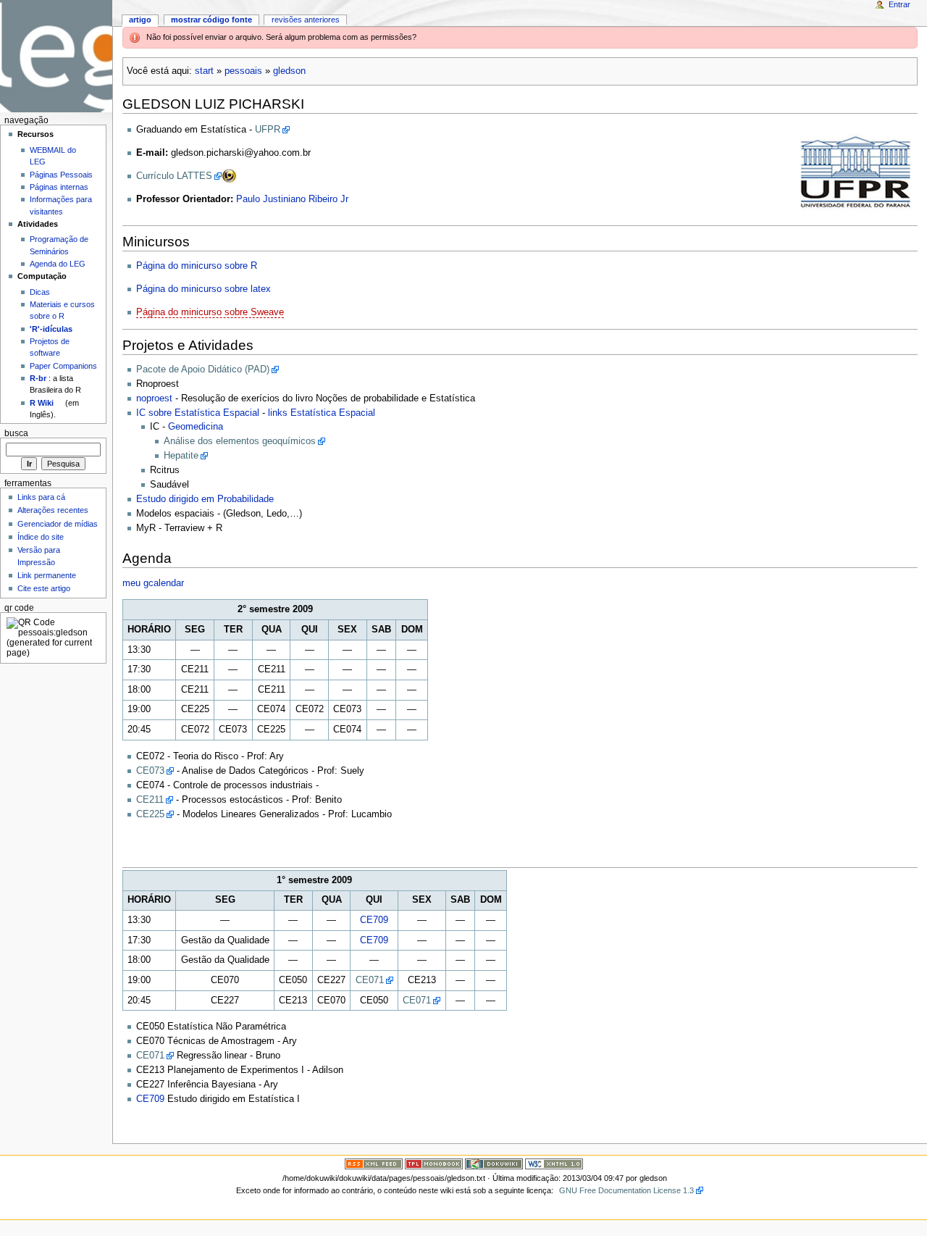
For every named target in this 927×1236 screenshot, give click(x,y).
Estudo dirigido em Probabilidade (205, 499)
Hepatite (181, 456)
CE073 (150, 771)
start (204, 71)
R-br (38, 378)
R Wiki (42, 402)
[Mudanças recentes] (374, 1163)
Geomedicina (195, 427)
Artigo (140, 19)
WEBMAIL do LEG (53, 156)
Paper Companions (63, 366)
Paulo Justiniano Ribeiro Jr (292, 199)
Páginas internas (59, 187)
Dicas (40, 292)
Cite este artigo (43, 588)
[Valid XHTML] (554, 1163)
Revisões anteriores (306, 19)
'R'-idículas (51, 329)
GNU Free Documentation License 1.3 (626, 1190)
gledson (289, 71)
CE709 (374, 920)
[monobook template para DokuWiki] (434, 1163)
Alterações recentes (52, 510)
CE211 (150, 800)
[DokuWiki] (494, 1163)
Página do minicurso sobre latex (203, 289)
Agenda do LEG (57, 263)
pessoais (243, 71)
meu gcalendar (153, 583)
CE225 (150, 814)
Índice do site (40, 537)
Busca (16, 433)
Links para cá (41, 497)
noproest (154, 398)
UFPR (267, 130)
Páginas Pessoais (61, 174)
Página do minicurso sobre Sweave (210, 312)
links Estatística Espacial (321, 413)
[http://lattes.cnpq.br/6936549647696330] (229, 176)
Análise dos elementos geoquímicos (240, 441)
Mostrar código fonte (211, 19)
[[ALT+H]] (56, 56)
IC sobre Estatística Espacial (197, 413)
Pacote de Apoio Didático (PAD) (202, 369)
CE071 (370, 980)
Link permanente (46, 575)
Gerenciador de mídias (57, 523)
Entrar (899, 4)
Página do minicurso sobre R (196, 266)
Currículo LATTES (174, 176)
